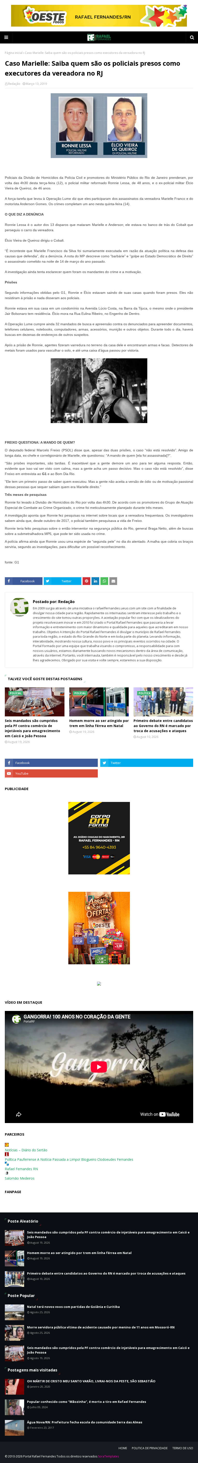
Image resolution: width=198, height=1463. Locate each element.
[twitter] (146, 763)
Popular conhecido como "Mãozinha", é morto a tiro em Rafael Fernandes (86, 1401)
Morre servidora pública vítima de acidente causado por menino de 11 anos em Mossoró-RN (101, 1327)
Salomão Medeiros (20, 1178)
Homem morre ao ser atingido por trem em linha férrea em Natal (99, 723)
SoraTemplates (108, 1456)
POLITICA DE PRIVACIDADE (150, 1448)
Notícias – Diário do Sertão (26, 1150)
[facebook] (51, 763)
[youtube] (51, 773)
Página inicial (13, 53)
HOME (123, 1448)
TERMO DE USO (182, 1448)
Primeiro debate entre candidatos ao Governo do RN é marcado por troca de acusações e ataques (163, 725)
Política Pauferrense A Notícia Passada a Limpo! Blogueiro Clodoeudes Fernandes (69, 1159)
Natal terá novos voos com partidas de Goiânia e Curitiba (73, 1306)
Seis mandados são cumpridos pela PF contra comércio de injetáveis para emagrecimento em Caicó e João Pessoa (32, 728)
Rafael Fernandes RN (21, 1169)
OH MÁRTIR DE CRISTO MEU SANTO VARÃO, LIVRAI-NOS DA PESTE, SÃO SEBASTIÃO (91, 1381)
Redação (14, 84)
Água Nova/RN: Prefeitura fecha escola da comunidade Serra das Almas (84, 1422)
